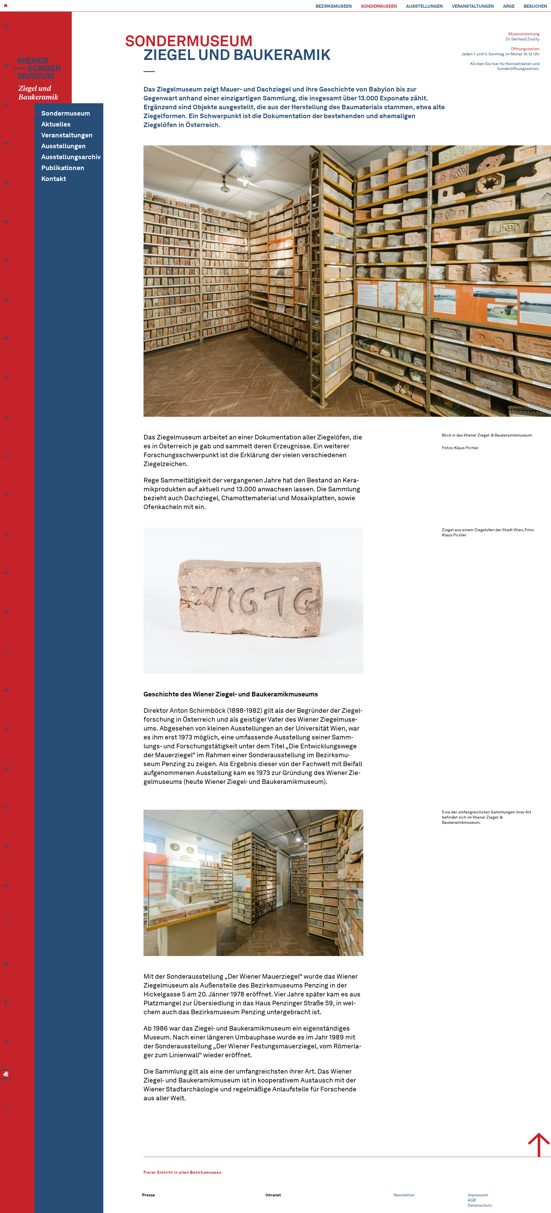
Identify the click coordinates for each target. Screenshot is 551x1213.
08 (5, 299)
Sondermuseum (65, 113)
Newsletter (403, 1195)
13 (5, 494)
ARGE (509, 6)
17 (5, 651)
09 (5, 338)
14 (5, 533)
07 (5, 260)
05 (5, 182)
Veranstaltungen (473, 6)
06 (5, 221)
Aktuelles (56, 124)
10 (5, 377)
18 (5, 690)
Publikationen (62, 168)
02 (5, 65)
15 (5, 573)
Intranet (273, 1195)
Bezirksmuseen (334, 6)
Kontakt (53, 179)
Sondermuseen (379, 6)
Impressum (478, 1195)
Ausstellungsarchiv (71, 157)
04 (5, 143)
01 (5, 26)
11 (5, 416)
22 (5, 846)
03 (5, 104)
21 (5, 807)
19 (5, 729)
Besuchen (535, 6)
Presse (148, 1195)
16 (5, 612)
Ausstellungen (424, 6)
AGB (472, 1200)
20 (5, 768)
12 (5, 455)
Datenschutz (480, 1205)
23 (5, 885)
